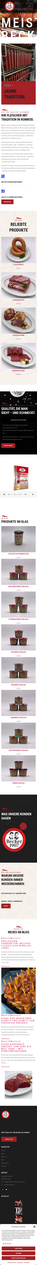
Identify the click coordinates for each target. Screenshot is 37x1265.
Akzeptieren (18, 1248)
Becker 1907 (6, 938)
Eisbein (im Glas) (18, 783)
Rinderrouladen (18, 371)
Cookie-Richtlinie (11, 1262)
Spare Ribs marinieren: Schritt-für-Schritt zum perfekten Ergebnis (18, 1020)
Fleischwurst (18, 265)
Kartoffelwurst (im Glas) (18, 750)
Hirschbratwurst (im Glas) (18, 587)
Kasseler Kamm (18, 335)
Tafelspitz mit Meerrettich (18, 554)
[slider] (10, 494)
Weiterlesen (5, 966)
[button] (34, 1227)
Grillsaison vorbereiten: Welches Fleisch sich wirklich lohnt (16, 944)
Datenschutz (20, 1262)
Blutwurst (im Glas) (18, 652)
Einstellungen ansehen (18, 1258)
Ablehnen (18, 1253)
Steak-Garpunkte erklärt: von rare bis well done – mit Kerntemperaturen (16, 1047)
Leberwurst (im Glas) (18, 718)
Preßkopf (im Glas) (18, 685)
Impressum (27, 1262)
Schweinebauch (18, 300)
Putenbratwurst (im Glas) (18, 619)
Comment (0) (16, 938)
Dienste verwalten (7, 1243)
